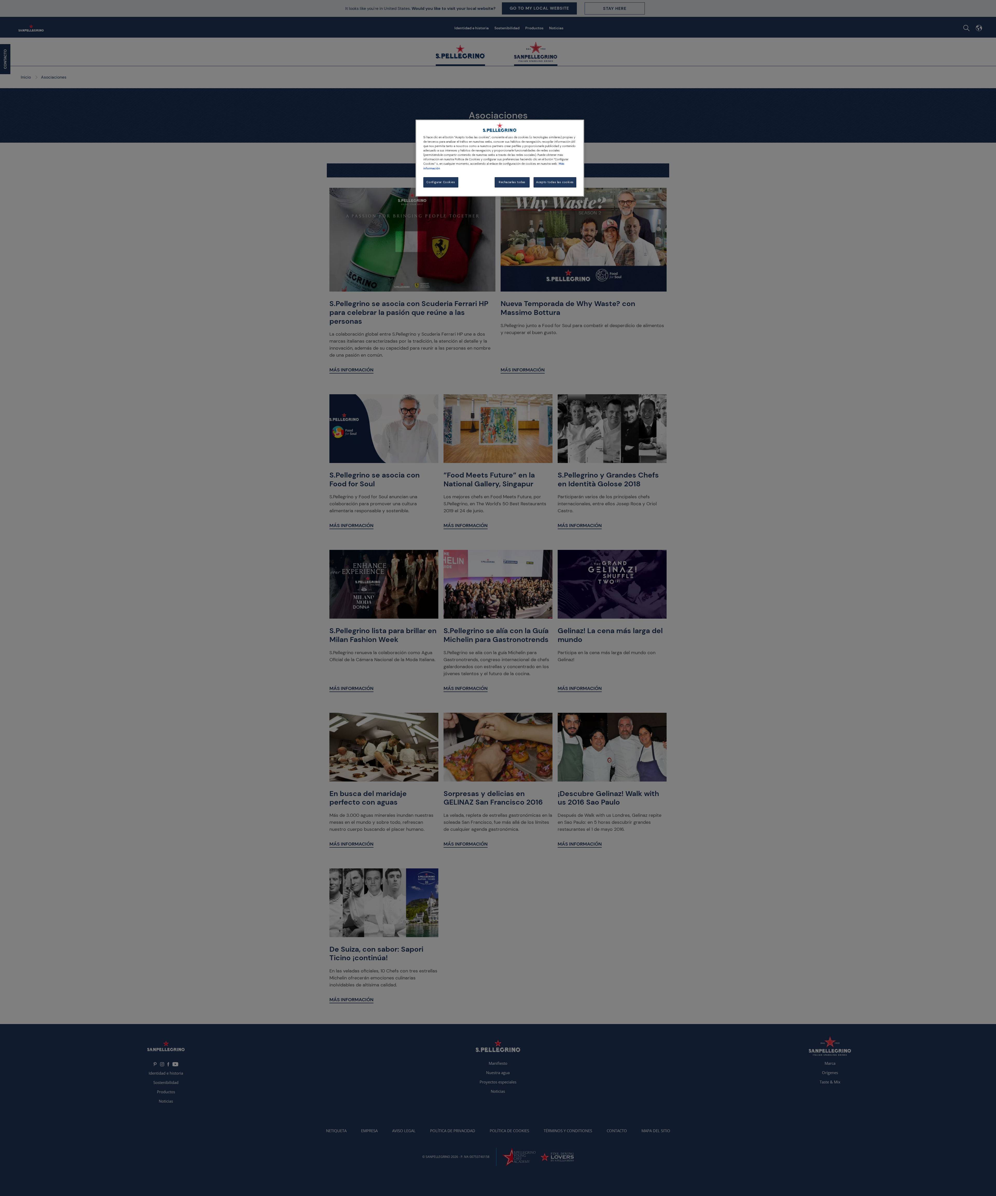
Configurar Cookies (440, 182)
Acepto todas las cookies (555, 182)
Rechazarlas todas (512, 182)
